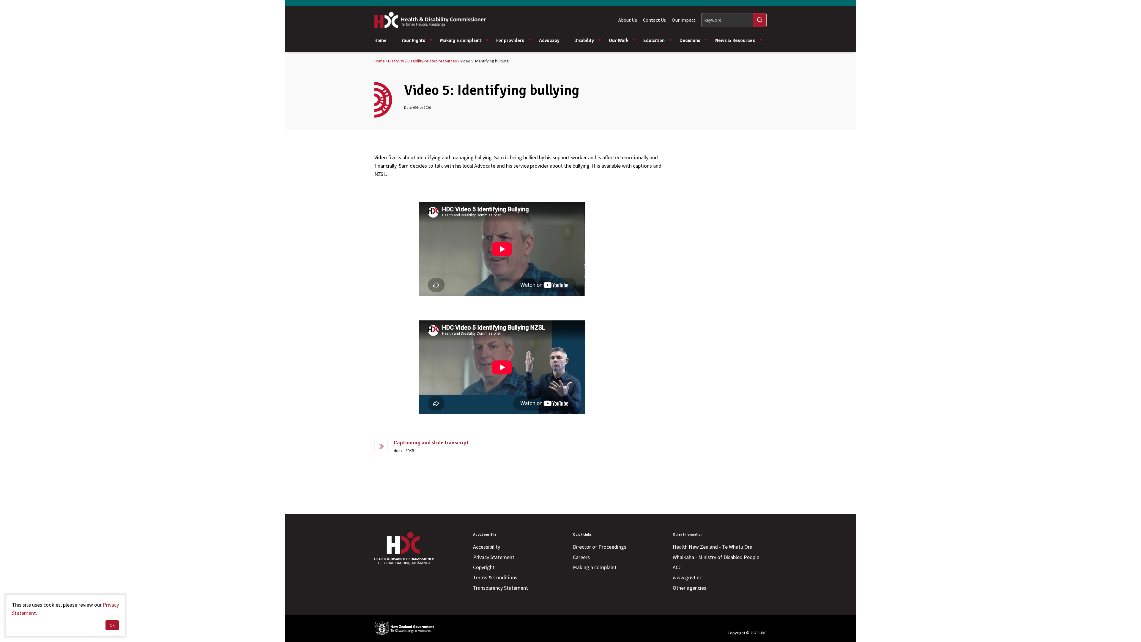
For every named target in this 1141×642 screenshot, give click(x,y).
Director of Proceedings (599, 546)
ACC (677, 567)
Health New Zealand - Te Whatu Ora (712, 546)
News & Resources (735, 40)
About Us (627, 20)
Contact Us (654, 20)
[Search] (759, 20)
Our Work (618, 40)
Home (380, 40)
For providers (510, 40)
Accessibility (486, 546)
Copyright (484, 567)
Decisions (690, 40)
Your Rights (413, 40)
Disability (584, 40)
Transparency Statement (500, 587)
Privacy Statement (493, 557)
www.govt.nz (687, 577)
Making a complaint (460, 40)
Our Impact (684, 20)
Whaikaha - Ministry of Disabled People (716, 557)
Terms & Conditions (495, 577)
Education (654, 40)
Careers (581, 557)
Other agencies (689, 587)
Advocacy (549, 40)
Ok (112, 625)
